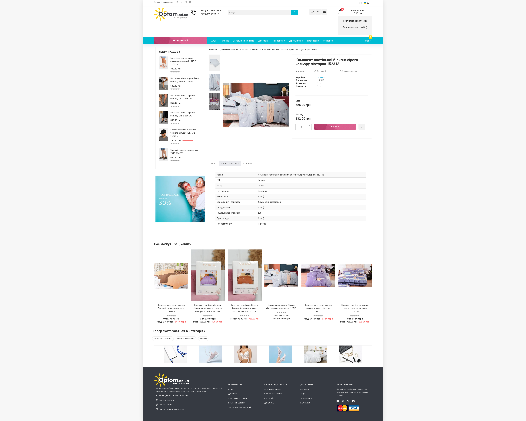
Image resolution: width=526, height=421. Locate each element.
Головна (213, 49)
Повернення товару (273, 394)
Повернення (278, 40)
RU (360, 3)
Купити (335, 126)
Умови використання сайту (240, 407)
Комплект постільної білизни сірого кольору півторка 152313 (289, 49)
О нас (230, 389)
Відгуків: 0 (321, 71)
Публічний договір (236, 403)
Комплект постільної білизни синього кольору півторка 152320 (354, 308)
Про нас (225, 40)
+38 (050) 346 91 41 (211, 13)
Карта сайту (269, 398)
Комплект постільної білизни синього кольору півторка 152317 (318, 308)
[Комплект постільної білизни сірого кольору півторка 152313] (214, 63)
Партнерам (313, 40)
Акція (302, 394)
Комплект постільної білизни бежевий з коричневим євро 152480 (171, 308)
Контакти (328, 40)
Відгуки (247, 163)
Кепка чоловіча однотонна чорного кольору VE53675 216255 (183, 132)
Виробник (304, 389)
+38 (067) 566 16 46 (211, 10)
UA (368, 3)
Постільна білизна (250, 49)
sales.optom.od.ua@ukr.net (171, 409)
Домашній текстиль (229, 49)
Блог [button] (367, 40)
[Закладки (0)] (312, 12)
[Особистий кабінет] (318, 12)
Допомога (269, 403)
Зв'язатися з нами (272, 389)
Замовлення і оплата (243, 40)
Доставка (263, 40)
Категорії (182, 40)
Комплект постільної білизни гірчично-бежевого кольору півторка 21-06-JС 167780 (244, 308)
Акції (214, 40)
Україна (321, 77)
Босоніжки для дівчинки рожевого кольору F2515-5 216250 (183, 61)
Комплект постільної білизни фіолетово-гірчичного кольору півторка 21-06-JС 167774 (208, 308)
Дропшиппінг (296, 40)
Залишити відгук (349, 71)
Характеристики (230, 163)
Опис (214, 163)
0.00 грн (353, 12)
